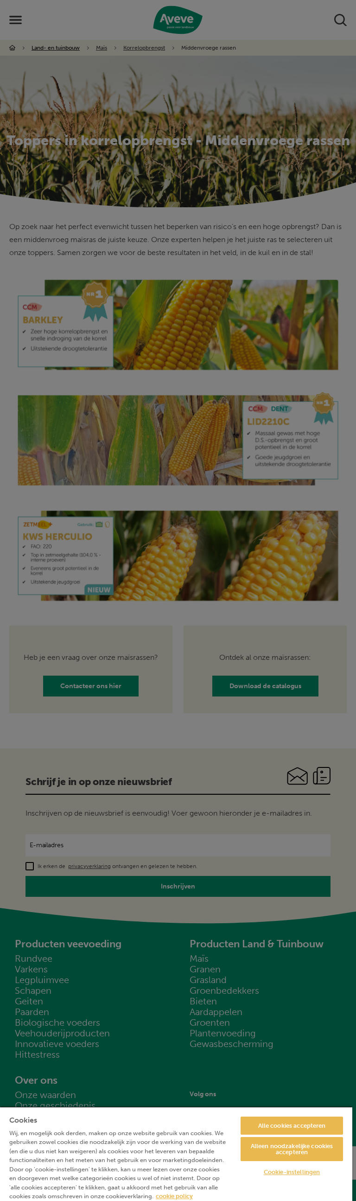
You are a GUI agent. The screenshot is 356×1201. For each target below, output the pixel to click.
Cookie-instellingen (292, 1172)
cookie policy (174, 1196)
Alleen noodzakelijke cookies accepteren (292, 1149)
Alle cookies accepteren (292, 1125)
